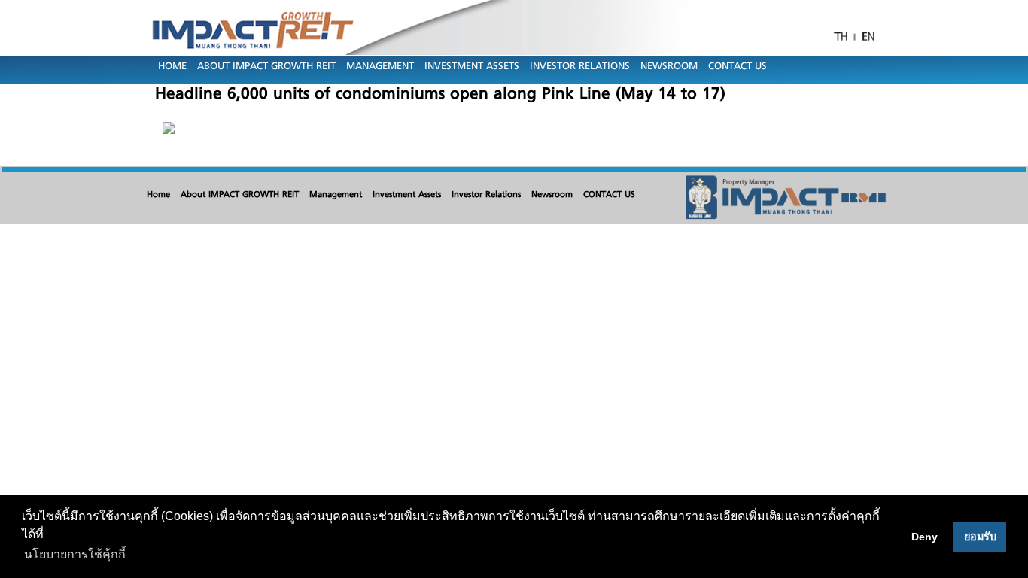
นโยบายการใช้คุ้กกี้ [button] (75, 554)
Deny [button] (924, 537)
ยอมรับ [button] (980, 537)
